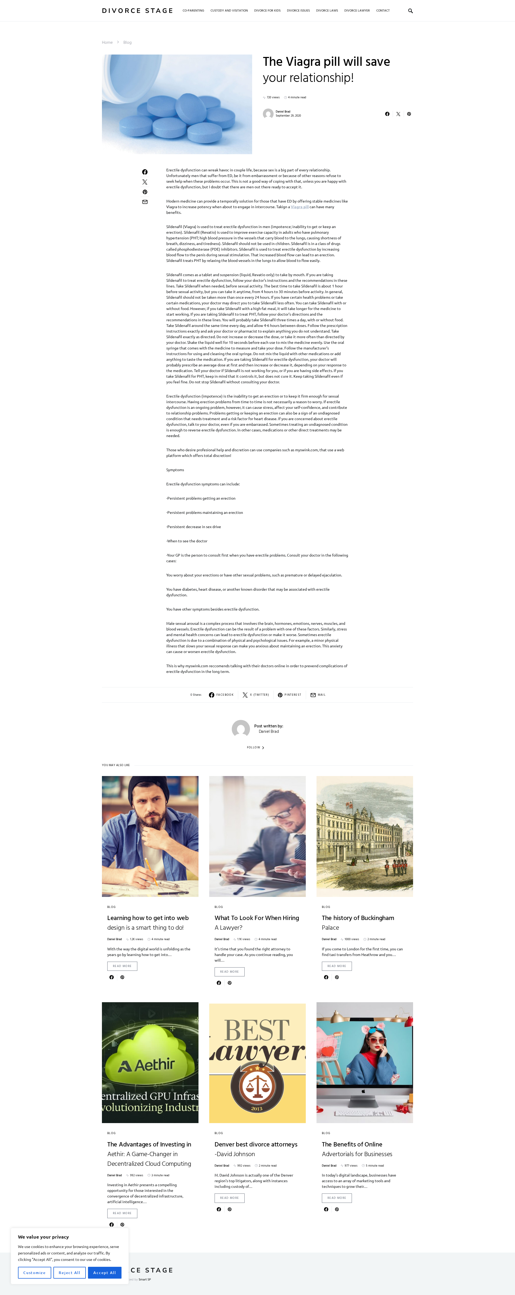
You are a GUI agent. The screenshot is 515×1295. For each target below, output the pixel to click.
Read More (122, 966)
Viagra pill (300, 206)
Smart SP (145, 1279)
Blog (127, 42)
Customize (34, 1272)
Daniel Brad (283, 111)
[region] (70, 1256)
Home (107, 42)
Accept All (104, 1272)
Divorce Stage (138, 10)
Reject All (69, 1272)
